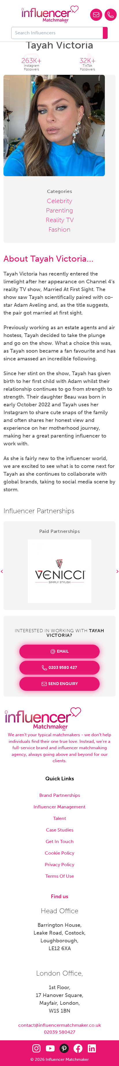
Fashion (59, 229)
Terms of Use (59, 876)
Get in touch (60, 841)
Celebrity (59, 201)
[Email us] (96, 15)
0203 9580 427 (63, 667)
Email (63, 651)
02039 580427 (59, 1032)
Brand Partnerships (59, 795)
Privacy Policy (59, 864)
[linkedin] (91, 1048)
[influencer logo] (50, 14)
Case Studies (59, 830)
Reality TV (60, 220)
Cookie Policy (59, 853)
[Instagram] (36, 1048)
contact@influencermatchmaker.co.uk (59, 1025)
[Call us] (111, 15)
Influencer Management (59, 807)
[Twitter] (22, 1048)
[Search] (105, 33)
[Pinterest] (64, 1048)
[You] (50, 1048)
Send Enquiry (63, 683)
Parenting (59, 210)
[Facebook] (78, 1048)
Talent (59, 818)
